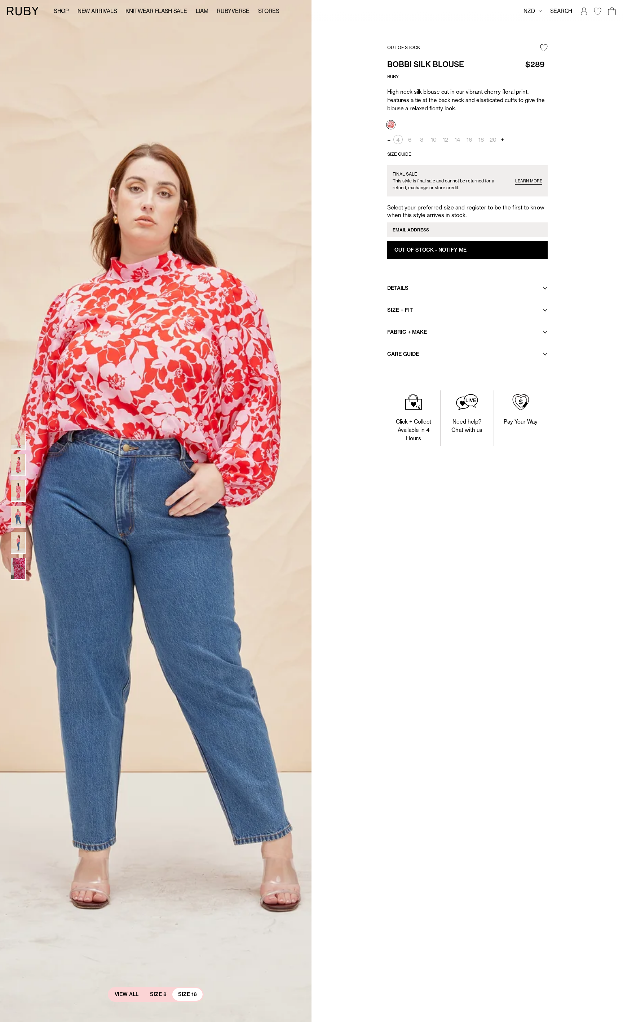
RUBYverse (233, 11)
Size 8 (158, 994)
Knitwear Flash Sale (156, 11)
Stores (268, 11)
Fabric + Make (407, 332)
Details (397, 288)
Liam (202, 11)
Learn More (528, 180)
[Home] (23, 10)
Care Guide (403, 354)
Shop (61, 11)
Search (561, 11)
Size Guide (399, 154)
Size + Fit (400, 310)
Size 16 (187, 994)
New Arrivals (97, 11)
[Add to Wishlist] (543, 48)
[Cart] (611, 11)
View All (126, 994)
